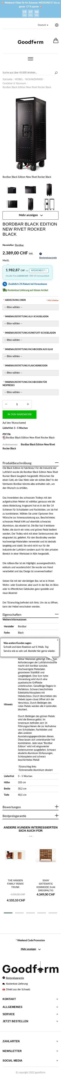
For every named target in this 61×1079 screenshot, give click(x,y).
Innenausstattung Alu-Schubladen (25, 317)
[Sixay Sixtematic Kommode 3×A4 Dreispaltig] (46, 858)
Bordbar (22, 626)
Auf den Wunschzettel (14, 423)
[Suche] (56, 73)
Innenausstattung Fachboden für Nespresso (25, 383)
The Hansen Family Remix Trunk (15, 883)
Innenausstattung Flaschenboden (25, 366)
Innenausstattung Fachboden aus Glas (28, 349)
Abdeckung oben (14, 300)
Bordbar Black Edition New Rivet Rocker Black (30, 438)
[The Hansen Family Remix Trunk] (15, 858)
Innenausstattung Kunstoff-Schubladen (29, 333)
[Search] (30, 73)
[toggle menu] (30, 59)
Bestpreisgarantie (15, 978)
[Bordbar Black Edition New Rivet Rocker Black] (30, 133)
